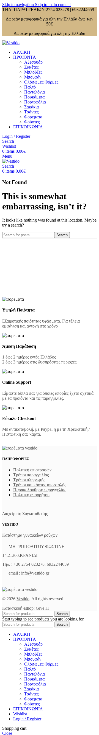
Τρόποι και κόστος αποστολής (39, 484)
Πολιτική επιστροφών (32, 470)
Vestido (22, 598)
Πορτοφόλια (35, 102)
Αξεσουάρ (33, 62)
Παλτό (30, 87)
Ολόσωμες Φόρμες (41, 82)
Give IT (43, 608)
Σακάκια (31, 107)
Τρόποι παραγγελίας (31, 474)
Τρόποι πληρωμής (29, 479)
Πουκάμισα (34, 97)
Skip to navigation (18, 4)
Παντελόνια (34, 92)
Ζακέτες (31, 67)
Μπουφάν (32, 77)
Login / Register (27, 718)
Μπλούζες (33, 72)
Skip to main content (53, 4)
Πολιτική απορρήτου (31, 494)
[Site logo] (11, 42)
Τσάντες (31, 112)
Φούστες (32, 122)
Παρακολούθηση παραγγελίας (39, 489)
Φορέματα (33, 117)
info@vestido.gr (35, 573)
